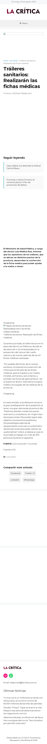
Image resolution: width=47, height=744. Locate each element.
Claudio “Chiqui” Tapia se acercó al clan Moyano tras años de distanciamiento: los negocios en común (22, 710)
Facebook (15, 473)
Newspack (14, 740)
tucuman (11, 457)
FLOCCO (25, 738)
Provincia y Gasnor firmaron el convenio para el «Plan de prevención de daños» (21, 182)
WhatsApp (29, 480)
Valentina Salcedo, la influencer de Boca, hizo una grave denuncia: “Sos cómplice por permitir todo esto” (23, 720)
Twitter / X (30, 473)
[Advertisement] (23, 123)
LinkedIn (15, 480)
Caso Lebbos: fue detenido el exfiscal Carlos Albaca (24, 167)
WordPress (25, 740)
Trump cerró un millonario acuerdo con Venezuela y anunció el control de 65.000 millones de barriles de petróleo (23, 701)
